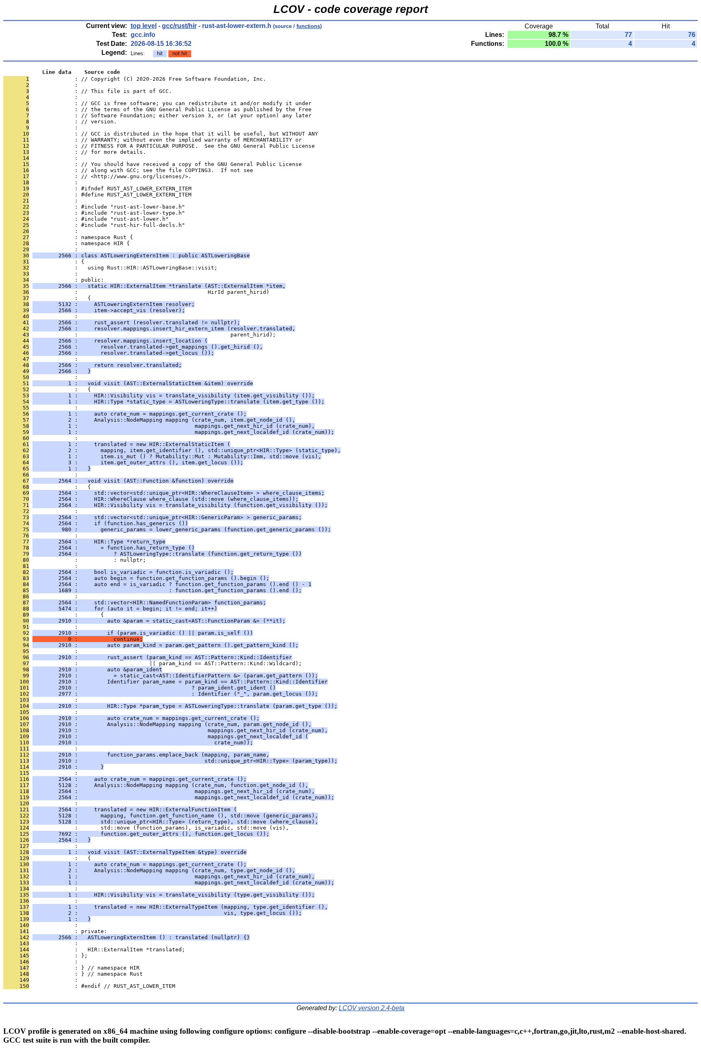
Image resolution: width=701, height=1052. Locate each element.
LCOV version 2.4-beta (371, 1008)
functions (308, 26)
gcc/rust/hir (179, 25)
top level (144, 25)
